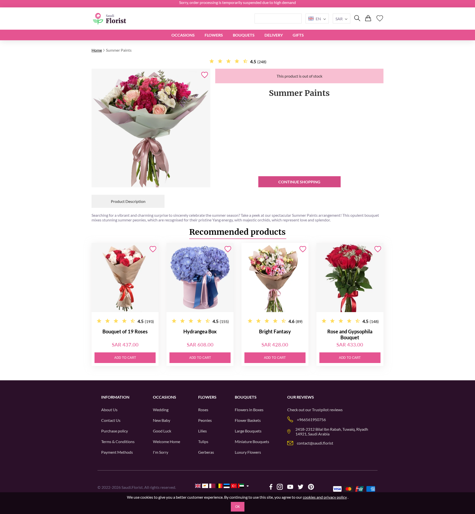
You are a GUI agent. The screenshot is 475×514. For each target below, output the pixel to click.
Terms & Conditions (118, 441)
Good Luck (162, 430)
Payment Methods (117, 452)
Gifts (298, 35)
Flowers (214, 35)
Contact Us (110, 420)
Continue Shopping (299, 181)
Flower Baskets (248, 420)
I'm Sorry (160, 452)
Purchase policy (114, 430)
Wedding (160, 409)
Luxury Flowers (248, 452)
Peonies (205, 420)
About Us (109, 409)
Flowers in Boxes (249, 409)
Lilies (202, 430)
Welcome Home (166, 441)
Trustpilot (320, 409)
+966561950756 (311, 419)
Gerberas (206, 452)
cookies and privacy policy (325, 497)
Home (97, 50)
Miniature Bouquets (252, 441)
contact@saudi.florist (315, 443)
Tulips (203, 441)
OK (237, 507)
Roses (203, 409)
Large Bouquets (248, 430)
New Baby (161, 420)
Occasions (183, 35)
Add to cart (125, 358)
